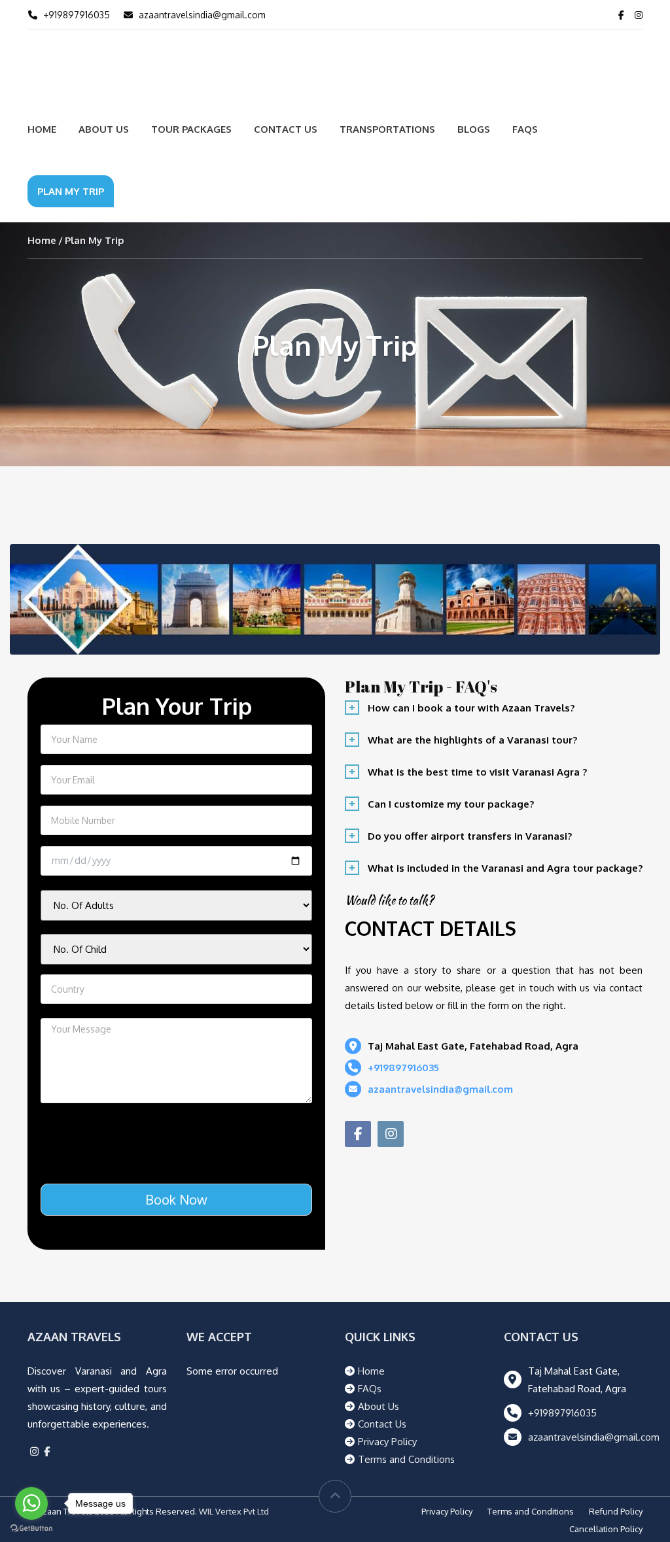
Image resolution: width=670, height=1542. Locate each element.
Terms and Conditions (406, 1459)
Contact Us (285, 129)
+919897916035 (76, 14)
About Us (104, 129)
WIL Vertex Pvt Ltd (234, 1511)
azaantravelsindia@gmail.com (202, 14)
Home (41, 129)
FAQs (525, 129)
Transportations (387, 129)
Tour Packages (191, 129)
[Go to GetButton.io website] (31, 1528)
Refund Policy (616, 1511)
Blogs (473, 129)
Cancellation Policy (606, 1529)
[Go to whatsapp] (31, 1503)
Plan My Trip (70, 191)
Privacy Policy (387, 1441)
